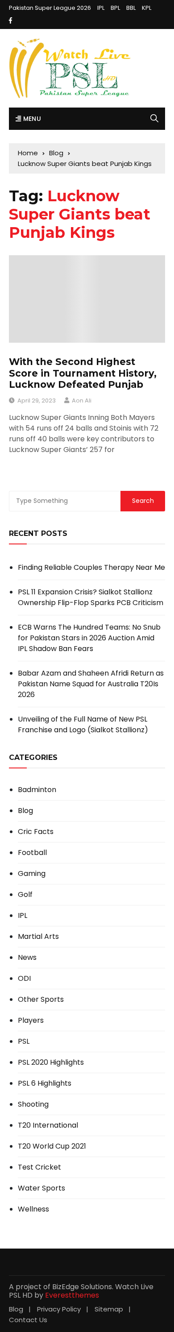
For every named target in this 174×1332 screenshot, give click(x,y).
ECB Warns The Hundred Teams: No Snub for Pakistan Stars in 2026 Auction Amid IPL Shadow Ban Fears (89, 638)
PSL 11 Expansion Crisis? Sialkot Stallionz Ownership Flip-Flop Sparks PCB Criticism (90, 597)
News (27, 957)
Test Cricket (39, 1167)
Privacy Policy (59, 1309)
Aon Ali (81, 400)
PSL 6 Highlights (44, 1083)
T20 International (48, 1125)
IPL (100, 8)
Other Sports (41, 999)
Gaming (32, 873)
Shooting (33, 1104)
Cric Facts (36, 831)
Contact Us (28, 1319)
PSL (23, 1041)
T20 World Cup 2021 (52, 1146)
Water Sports (41, 1188)
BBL (131, 8)
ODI (24, 978)
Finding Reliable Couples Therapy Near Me (91, 567)
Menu (31, 118)
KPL (146, 8)
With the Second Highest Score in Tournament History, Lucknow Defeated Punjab (83, 373)
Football (32, 852)
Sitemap (109, 1309)
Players (31, 1020)
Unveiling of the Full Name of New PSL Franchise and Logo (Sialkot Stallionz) (83, 724)
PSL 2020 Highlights (51, 1062)
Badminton (37, 789)
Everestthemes (72, 1295)
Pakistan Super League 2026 (50, 8)
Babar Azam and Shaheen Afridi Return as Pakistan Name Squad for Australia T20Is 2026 (91, 684)
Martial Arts (38, 936)
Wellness (33, 1209)
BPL (115, 8)
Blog (25, 810)
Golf (25, 894)
